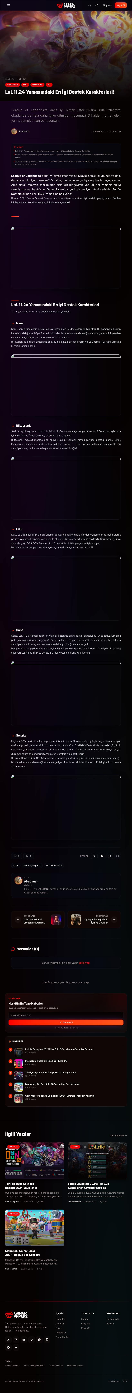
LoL (25, 84)
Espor (59, 1328)
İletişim (110, 1323)
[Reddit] (8, 1347)
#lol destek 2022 (54, 865)
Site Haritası (113, 1381)
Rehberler (61, 1332)
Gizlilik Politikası (12, 1365)
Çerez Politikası (56, 1365)
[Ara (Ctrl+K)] (89, 5)
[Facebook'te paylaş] (102, 856)
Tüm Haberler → (118, 1135)
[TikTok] (31, 1339)
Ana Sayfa (9, 79)
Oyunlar (37, 84)
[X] (8, 1339)
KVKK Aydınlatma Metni (34, 1365)
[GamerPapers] (66, 5)
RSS (125, 1381)
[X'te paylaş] (94, 856)
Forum (84, 1319)
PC (49, 84)
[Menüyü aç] (8, 5)
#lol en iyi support (32, 865)
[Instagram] (16, 1339)
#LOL (15, 865)
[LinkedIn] (47, 1339)
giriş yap (84, 962)
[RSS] (16, 1347)
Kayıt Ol (121, 5)
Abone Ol (68, 1022)
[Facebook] (39, 1339)
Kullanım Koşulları (75, 1365)
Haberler (21, 79)
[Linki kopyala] (117, 856)
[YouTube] (24, 1339)
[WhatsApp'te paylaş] (110, 856)
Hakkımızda (113, 1319)
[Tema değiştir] (97, 5)
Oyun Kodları (62, 1337)
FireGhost (31, 881)
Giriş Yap (107, 5)
